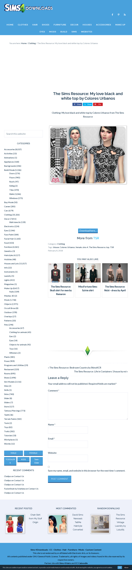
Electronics (9, 226)
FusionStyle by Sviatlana (14, 488)
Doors (12, 173)
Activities (8, 153)
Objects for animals (18, 344)
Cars (6, 210)
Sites (6, 386)
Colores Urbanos (67, 247)
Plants (7, 357)
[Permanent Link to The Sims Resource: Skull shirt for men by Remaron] (61, 281)
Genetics (8, 251)
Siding (12, 185)
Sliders (7, 402)
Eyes (6, 230)
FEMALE (33, 453)
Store (6, 406)
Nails (11, 291)
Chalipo (7, 476)
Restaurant (9, 369)
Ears (11, 336)
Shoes (6, 377)
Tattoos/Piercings (12, 410)
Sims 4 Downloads (28, 8)
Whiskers (13, 353)
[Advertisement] (66, 68)
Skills (6, 390)
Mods (6, 300)
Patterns (8, 320)
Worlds (7, 443)
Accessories (9, 149)
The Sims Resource (97, 247)
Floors (12, 177)
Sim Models (9, 381)
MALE (13, 453)
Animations (9, 157)
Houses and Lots (11, 263)
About (126, 567)
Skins (6, 394)
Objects (7, 304)
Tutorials (8, 435)
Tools (6, 423)
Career (7, 206)
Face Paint (8, 234)
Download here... (88, 230)
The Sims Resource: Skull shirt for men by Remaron (61, 290)
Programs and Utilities (14, 365)
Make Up (8, 288)
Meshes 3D (9, 295)
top (107, 247)
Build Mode (9, 170)
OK (120, 567)
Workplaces (9, 439)
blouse (56, 247)
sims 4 (85, 247)
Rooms (7, 373)
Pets (6, 324)
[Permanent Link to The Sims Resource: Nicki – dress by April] (115, 281)
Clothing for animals (18, 332)
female (79, 247)
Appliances (9, 161)
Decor (7, 219)
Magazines (9, 284)
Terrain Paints (10, 419)
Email (51, 438)
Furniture (8, 247)
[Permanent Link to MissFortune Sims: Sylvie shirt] (88, 281)
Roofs (12, 181)
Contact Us (19, 476)
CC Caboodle (81, 563)
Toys (11, 348)
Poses (6, 361)
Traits (6, 431)
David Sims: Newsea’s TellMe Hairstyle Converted (77, 522)
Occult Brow (9, 308)
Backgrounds (10, 166)
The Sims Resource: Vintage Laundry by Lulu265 (120, 522)
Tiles (11, 190)
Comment (53, 390)
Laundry (7, 276)
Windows (13, 198)
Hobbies (8, 259)
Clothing (61, 244)
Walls (11, 194)
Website (52, 452)
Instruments (9, 271)
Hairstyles (8, 255)
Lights (7, 280)
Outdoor (8, 312)
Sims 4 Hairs (65, 563)
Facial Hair (9, 238)
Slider (6, 398)
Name (51, 424)
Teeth (6, 415)
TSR (96, 238)
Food (6, 243)
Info (6, 267)
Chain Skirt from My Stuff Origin (35, 519)
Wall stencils (14, 222)
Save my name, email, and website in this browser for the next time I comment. (86, 470)
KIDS (23, 459)
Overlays (8, 316)
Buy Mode (8, 202)
